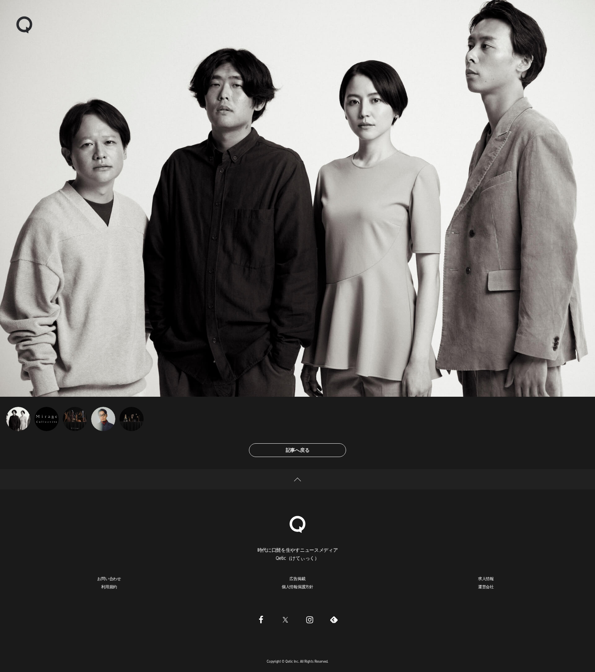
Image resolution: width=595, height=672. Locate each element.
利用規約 (109, 586)
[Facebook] (261, 619)
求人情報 (486, 578)
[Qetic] (24, 24)
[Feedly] (334, 619)
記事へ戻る (298, 450)
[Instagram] (310, 619)
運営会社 (486, 586)
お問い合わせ (109, 578)
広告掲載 (297, 578)
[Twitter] (285, 619)
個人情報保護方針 (297, 586)
